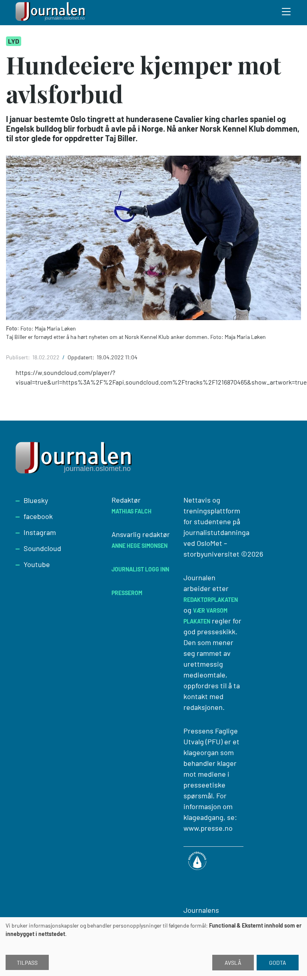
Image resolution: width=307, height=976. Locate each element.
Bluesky (36, 500)
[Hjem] (52, 12)
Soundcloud (42, 548)
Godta (277, 962)
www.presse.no (208, 828)
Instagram (40, 532)
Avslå (233, 962)
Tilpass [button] (27, 962)
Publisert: (18, 357)
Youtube (37, 564)
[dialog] (153, 946)
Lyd (13, 41)
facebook (38, 516)
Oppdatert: (82, 357)
